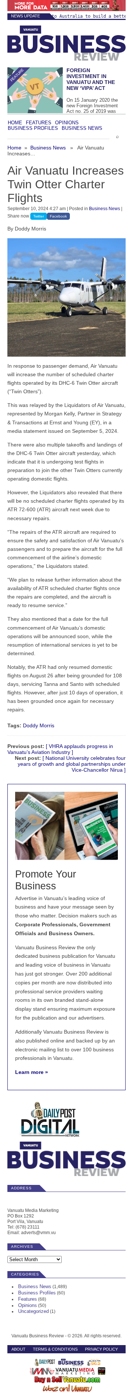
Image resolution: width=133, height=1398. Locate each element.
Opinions (67, 122)
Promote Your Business (45, 880)
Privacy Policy (101, 1349)
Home (15, 122)
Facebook (58, 216)
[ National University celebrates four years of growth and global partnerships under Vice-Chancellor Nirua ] (72, 764)
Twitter (38, 216)
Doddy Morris (38, 725)
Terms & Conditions (55, 1349)
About (18, 1349)
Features (38, 122)
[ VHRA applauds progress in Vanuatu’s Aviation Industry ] (60, 749)
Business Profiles (33, 128)
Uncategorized (33, 1311)
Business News (82, 128)
